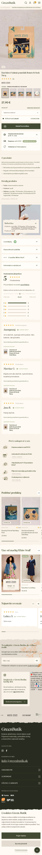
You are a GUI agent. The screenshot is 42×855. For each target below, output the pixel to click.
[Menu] (38, 2)
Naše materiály (16, 473)
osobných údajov (34, 666)
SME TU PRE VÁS (16, 480)
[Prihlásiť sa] (30, 3)
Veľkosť (5, 108)
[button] (38, 604)
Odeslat (36, 660)
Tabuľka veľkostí (33, 108)
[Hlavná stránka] (8, 3)
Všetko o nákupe (17, 457)
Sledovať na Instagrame (14, 702)
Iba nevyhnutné (21, 844)
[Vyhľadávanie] (26, 3)
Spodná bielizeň (5, 7)
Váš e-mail (6, 660)
